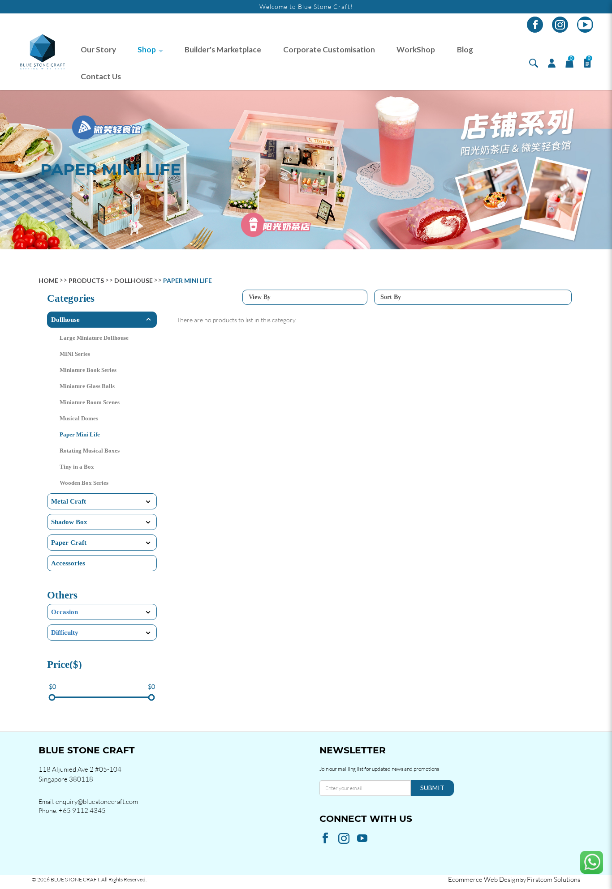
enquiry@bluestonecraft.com (97, 801)
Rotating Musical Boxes (90, 450)
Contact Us (101, 76)
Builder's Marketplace (223, 49)
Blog (465, 49)
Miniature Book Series (88, 370)
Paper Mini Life (187, 280)
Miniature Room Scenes (90, 402)
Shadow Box (69, 522)
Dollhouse (133, 280)
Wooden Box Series (84, 482)
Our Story (98, 49)
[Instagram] (560, 25)
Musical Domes (79, 418)
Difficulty (64, 632)
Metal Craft (68, 501)
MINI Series (75, 353)
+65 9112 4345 (82, 810)
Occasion (64, 611)
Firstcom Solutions (553, 879)
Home (48, 280)
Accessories (68, 563)
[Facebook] (535, 25)
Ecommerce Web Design (483, 879)
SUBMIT (432, 787)
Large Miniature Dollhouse (94, 337)
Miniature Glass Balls (87, 386)
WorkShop (416, 49)
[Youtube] (585, 25)
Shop (147, 49)
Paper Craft (68, 542)
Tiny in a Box (77, 466)
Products (86, 280)
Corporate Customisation (329, 49)
